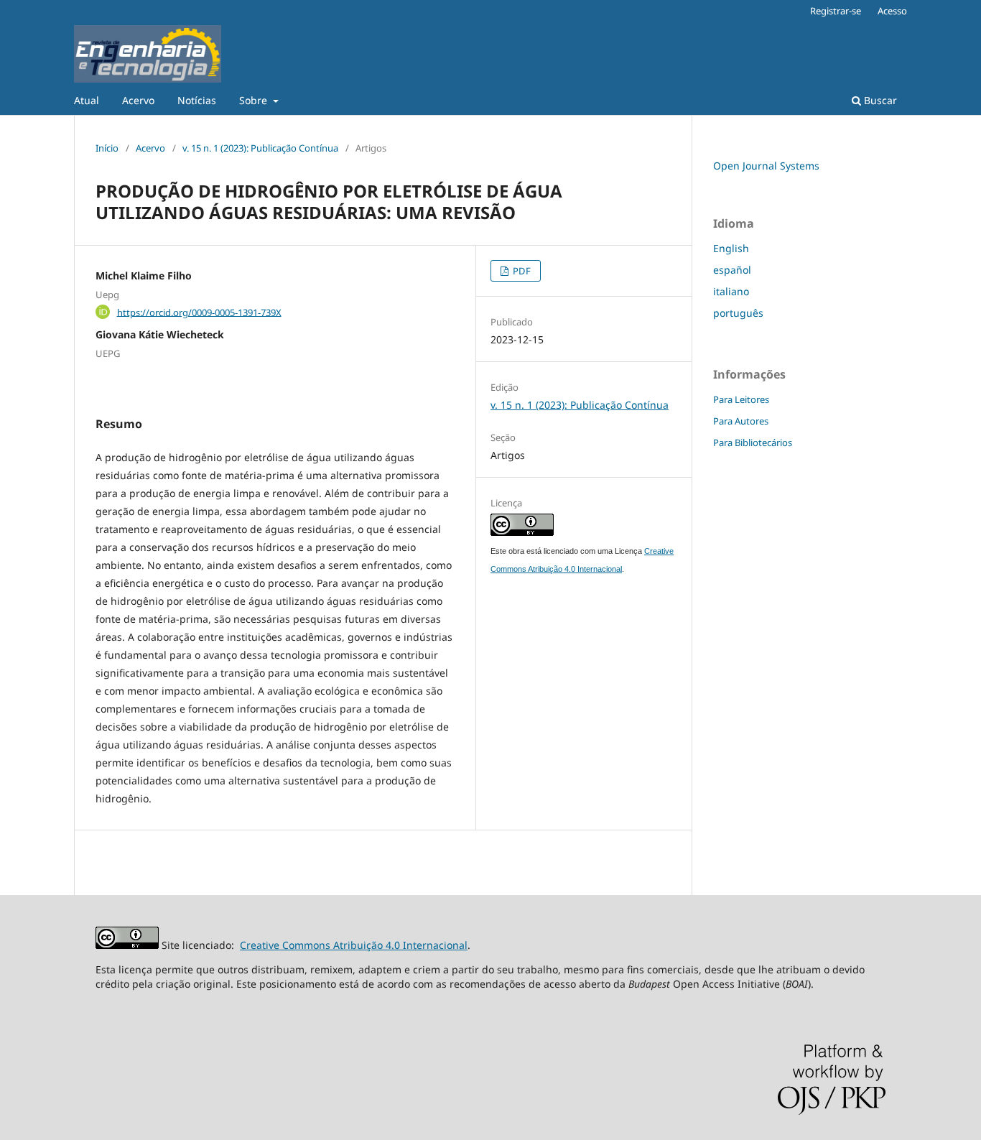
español (732, 270)
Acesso (892, 10)
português (738, 313)
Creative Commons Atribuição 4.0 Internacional (354, 945)
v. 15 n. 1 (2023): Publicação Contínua (260, 148)
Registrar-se (835, 10)
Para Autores (740, 420)
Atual (86, 100)
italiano (731, 291)
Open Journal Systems (766, 165)
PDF (521, 270)
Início (107, 148)
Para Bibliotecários (752, 442)
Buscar (879, 100)
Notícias (196, 100)
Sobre (254, 100)
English (731, 248)
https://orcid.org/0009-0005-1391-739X (199, 311)
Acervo (138, 100)
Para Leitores (741, 399)
